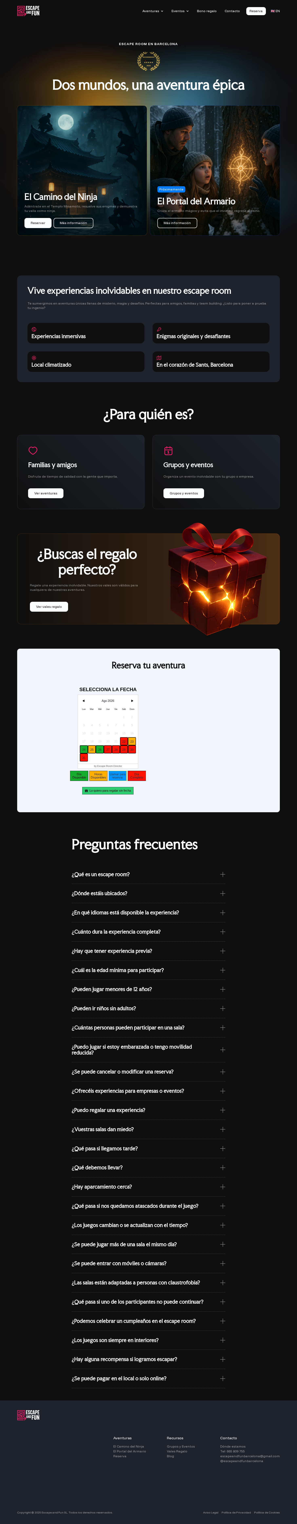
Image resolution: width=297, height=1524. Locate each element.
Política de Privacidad (236, 1512)
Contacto (232, 11)
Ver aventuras (45, 493)
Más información (73, 223)
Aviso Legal (210, 1512)
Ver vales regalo (49, 607)
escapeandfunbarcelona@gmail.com (250, 1456)
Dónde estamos (232, 1446)
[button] (153, 11)
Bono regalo (207, 11)
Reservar (38, 223)
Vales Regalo (177, 1451)
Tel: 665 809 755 (232, 1451)
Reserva (256, 11)
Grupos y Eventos (181, 1446)
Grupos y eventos (184, 493)
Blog (170, 1456)
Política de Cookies (267, 1512)
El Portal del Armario (129, 1451)
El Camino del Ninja (128, 1446)
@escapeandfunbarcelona (241, 1461)
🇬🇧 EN (275, 11)
